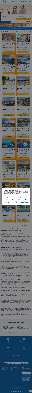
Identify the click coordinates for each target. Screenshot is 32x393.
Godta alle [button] (25, 202)
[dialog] (16, 196)
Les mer (18, 193)
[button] (6, 202)
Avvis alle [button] (17, 202)
